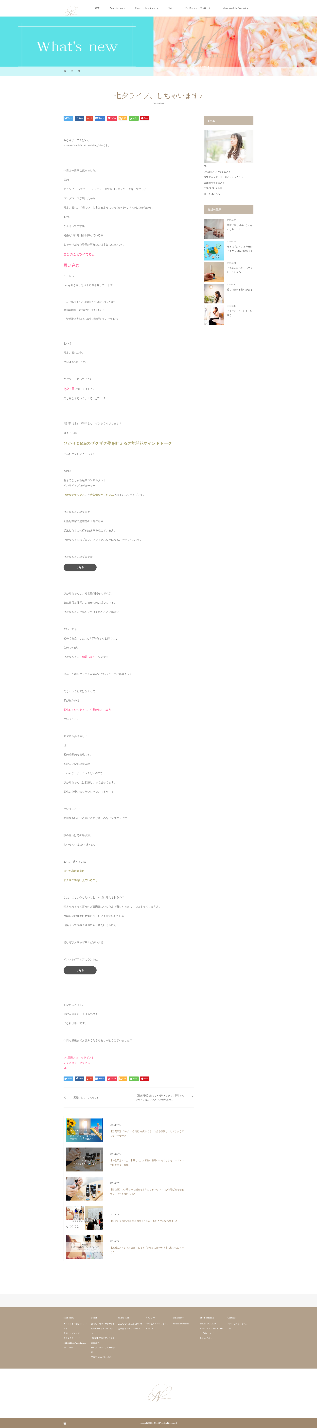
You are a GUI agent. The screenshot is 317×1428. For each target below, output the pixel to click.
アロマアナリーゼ (71, 1338)
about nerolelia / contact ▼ (236, 8)
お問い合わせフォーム (237, 1324)
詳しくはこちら (212, 194)
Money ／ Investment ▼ (146, 8)
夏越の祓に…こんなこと (86, 1097)
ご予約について (207, 1333)
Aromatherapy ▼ (118, 8)
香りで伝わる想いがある (239, 289)
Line (229, 1328)
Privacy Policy (206, 1338)
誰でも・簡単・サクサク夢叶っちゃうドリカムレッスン (103, 1329)
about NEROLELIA (208, 1324)
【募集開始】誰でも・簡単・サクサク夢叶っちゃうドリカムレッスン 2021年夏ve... (160, 1097)
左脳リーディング (71, 1333)
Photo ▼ (172, 8)
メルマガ (150, 1328)
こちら (80, 970)
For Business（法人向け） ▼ (199, 8)
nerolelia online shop (181, 1324)
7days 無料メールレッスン (157, 1324)
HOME (97, 8)
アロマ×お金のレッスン (101, 1357)
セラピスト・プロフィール (212, 1328)
